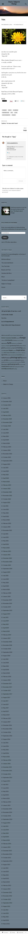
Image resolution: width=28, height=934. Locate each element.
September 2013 (7, 861)
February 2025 (7, 415)
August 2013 (6, 864)
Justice (16, 352)
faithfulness (14, 343)
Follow (5, 237)
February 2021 (7, 551)
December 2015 (7, 767)
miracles (9, 354)
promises (22, 360)
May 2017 (6, 708)
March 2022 (6, 520)
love (5, 355)
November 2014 (7, 812)
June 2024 (6, 433)
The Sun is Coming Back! (8, 280)
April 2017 (6, 711)
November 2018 (7, 645)
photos (24, 357)
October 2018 (7, 648)
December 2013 (7, 850)
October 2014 (7, 816)
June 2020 (6, 579)
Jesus (5, 352)
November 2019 (7, 603)
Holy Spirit (6, 350)
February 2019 (7, 635)
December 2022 (7, 492)
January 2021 (6, 554)
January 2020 (6, 596)
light (2, 355)
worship (4, 368)
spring (20, 364)
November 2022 (7, 495)
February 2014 (7, 843)
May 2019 (6, 624)
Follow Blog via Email (9, 222)
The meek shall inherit (7, 263)
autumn (11, 335)
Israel (2, 352)
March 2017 (6, 715)
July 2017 (5, 701)
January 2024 (6, 450)
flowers (15, 110)
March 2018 (6, 673)
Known (3, 287)
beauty (15, 335)
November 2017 (7, 687)
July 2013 (5, 868)
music (23, 354)
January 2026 (6, 398)
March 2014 (6, 840)
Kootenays (23, 352)
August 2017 (6, 697)
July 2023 (5, 467)
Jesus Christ (10, 352)
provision (7, 362)
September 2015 (7, 777)
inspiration (5, 112)
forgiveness (3, 345)
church (18, 340)
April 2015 (6, 795)
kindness (19, 352)
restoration (19, 362)
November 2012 (7, 896)
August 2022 (6, 502)
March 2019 (6, 631)
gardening (13, 345)
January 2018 (6, 680)
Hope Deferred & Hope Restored (10, 325)
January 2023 (6, 488)
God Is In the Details (7, 314)
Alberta (3, 335)
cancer (17, 338)
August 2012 (6, 906)
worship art (10, 368)
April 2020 (6, 586)
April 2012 (6, 920)
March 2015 (6, 798)
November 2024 (7, 422)
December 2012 (7, 892)
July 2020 (5, 575)
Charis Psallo (19, 24)
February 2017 (7, 718)
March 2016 (6, 756)
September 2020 (7, 568)
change (4, 110)
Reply (9, 158)
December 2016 (7, 725)
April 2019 (6, 628)
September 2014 (7, 819)
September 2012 (7, 903)
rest (16, 362)
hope (11, 350)
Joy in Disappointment (7, 321)
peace (8, 357)
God (17, 345)
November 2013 (7, 854)
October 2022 (7, 499)
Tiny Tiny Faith (5, 266)
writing (15, 368)
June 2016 (6, 746)
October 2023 (7, 457)
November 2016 (7, 729)
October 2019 (7, 607)
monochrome (13, 354)
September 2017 (7, 694)
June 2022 (6, 509)
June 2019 (6, 621)
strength (23, 364)
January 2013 (6, 889)
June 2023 (6, 471)
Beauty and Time (6, 270)
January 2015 (6, 805)
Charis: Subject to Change (14, 3)
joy (12, 112)
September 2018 (7, 652)
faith (9, 110)
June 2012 (6, 913)
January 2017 (6, 722)
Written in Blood (5, 259)
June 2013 (6, 871)
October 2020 (7, 565)
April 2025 (6, 412)
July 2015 (5, 784)
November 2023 (7, 453)
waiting (16, 366)
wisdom (22, 366)
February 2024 (7, 447)
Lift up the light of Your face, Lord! (11, 311)
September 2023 (7, 460)
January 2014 (6, 847)
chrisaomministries (12, 143)
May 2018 (6, 666)
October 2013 (7, 857)
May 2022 (6, 513)
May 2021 (6, 541)
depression (4, 343)
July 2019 (5, 617)
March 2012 (6, 924)
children (3, 340)
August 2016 (6, 739)
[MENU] (2, 4)
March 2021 (6, 548)
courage (21, 340)
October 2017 (7, 690)
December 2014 (7, 809)
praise (6, 360)
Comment (21, 181)
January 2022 (6, 527)
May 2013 (6, 875)
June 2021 (6, 537)
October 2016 (7, 732)
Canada (13, 338)
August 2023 (6, 464)
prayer (18, 360)
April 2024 (6, 440)
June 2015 (6, 788)
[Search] (24, 4)
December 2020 (7, 558)
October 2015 (7, 774)
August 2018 (6, 655)
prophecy (3, 362)
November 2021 (7, 530)
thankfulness (5, 366)
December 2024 (7, 419)
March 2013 (6, 882)
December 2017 (7, 683)
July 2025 (5, 408)
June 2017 (6, 704)
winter (19, 366)
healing (20, 348)
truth (14, 366)
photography (16, 357)
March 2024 (6, 443)
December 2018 (7, 641)
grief (12, 348)
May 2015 (6, 791)
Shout (3, 276)
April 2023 (6, 478)
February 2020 (7, 593)
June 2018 (6, 662)
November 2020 (7, 561)
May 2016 (6, 749)
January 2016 (6, 763)
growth (15, 348)
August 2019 (6, 614)
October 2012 (7, 899)
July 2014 (5, 826)
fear (17, 343)
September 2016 (7, 736)
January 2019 (6, 638)
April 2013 (6, 878)
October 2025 (7, 405)
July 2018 (5, 659)
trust (11, 366)
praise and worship (12, 360)
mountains (19, 355)
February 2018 (7, 676)
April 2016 (6, 753)
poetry (2, 360)
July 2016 (5, 742)
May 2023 (6, 474)
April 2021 (6, 544)
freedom (8, 345)
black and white (20, 335)
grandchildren (8, 348)
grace (3, 348)
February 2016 (7, 760)
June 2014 (6, 829)
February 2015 (7, 802)
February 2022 (7, 523)
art (9, 335)
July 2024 (5, 429)
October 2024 (7, 426)
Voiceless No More (6, 273)
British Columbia (6, 338)
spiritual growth (13, 364)
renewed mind (11, 362)
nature (3, 358)
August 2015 (6, 781)
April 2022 (6, 516)
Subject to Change (6, 283)
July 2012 (5, 910)
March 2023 (6, 481)
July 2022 (5, 506)
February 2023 (7, 485)
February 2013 (7, 885)
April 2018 (6, 669)
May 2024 (6, 436)
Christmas (15, 340)
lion (16, 112)
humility (14, 350)
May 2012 (6, 917)
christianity (9, 340)
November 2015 (7, 770)
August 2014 (6, 823)
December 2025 (7, 401)
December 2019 (7, 600)
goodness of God (22, 345)
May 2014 (6, 833)
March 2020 (6, 589)
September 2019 (7, 610)
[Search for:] (14, 297)
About (5, 380)
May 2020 (6, 582)
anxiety (6, 335)
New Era (3, 318)
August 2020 (6, 572)
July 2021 (5, 534)
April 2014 (6, 836)
